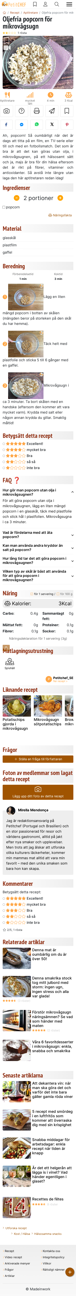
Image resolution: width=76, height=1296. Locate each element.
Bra (29, 456)
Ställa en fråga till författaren (40, 759)
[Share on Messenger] (21, 125)
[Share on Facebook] (6, 125)
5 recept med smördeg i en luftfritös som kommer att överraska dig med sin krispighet (52, 1118)
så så (30, 462)
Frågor (9, 1269)
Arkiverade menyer (17, 1263)
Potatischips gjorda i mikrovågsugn (15, 724)
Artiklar (10, 1276)
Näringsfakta (62, 215)
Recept (9, 1251)
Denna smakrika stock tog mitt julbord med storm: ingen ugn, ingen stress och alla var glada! (52, 987)
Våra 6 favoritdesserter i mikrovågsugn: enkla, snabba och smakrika (52, 1046)
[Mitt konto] (45, 4)
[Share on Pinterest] (67, 125)
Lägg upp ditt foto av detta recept (38, 796)
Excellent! (34, 444)
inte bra (33, 468)
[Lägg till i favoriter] (66, 111)
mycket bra (36, 450)
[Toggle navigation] (69, 4)
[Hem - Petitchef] (4, 12)
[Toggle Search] (57, 4)
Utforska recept (16, 1228)
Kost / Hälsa (22, 1234)
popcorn (13, 207)
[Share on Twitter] (52, 125)
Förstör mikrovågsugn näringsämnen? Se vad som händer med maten (52, 1019)
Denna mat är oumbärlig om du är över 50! (49, 954)
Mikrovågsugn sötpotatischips (47, 721)
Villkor (47, 1263)
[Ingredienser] (6, 648)
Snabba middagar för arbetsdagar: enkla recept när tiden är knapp (51, 1146)
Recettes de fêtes (47, 1199)
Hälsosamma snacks (48, 1234)
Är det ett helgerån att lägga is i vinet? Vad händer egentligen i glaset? (52, 1175)
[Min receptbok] (35, 4)
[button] (8, 62)
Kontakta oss (51, 1251)
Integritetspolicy (54, 1257)
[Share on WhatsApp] (36, 125)
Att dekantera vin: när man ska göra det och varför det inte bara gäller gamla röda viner (52, 1090)
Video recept (13, 1257)
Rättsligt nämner (54, 1269)
